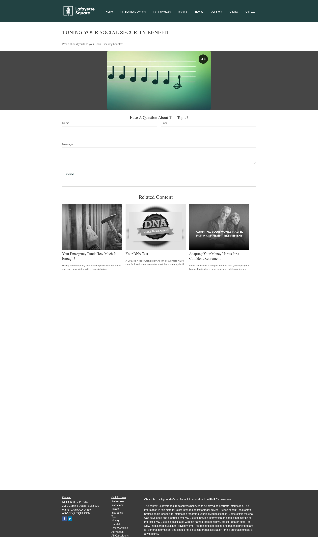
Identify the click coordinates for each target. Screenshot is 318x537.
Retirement (117, 501)
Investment (117, 505)
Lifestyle (116, 524)
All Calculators (120, 535)
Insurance (117, 512)
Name (65, 123)
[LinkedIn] (70, 518)
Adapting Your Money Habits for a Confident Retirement (214, 256)
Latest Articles (119, 528)
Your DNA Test (137, 253)
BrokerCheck (225, 500)
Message (67, 144)
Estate (115, 509)
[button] (109, 12)
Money (115, 520)
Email (164, 123)
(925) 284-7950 (79, 501)
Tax (113, 516)
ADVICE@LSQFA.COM (76, 513)
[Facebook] (64, 518)
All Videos (117, 531)
